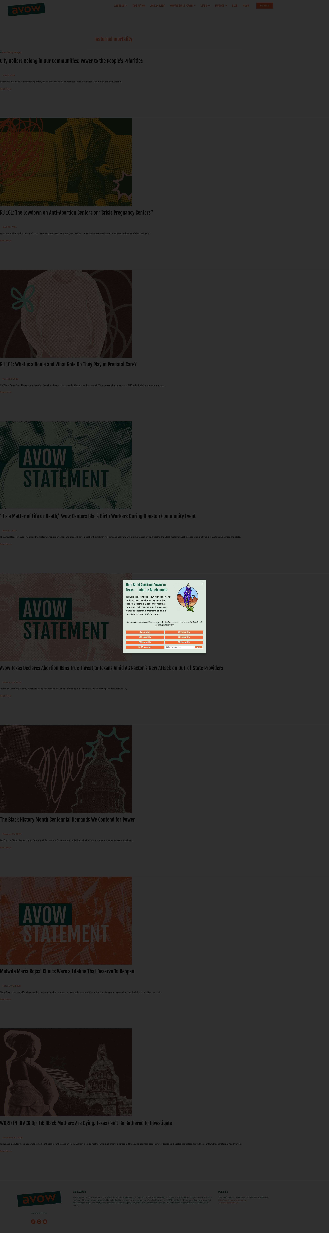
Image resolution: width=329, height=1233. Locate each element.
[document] (164, 616)
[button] (202, 583)
